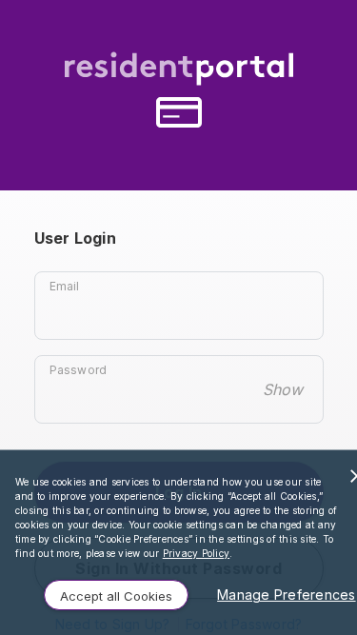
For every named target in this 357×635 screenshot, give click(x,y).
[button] (116, 595)
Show (283, 389)
